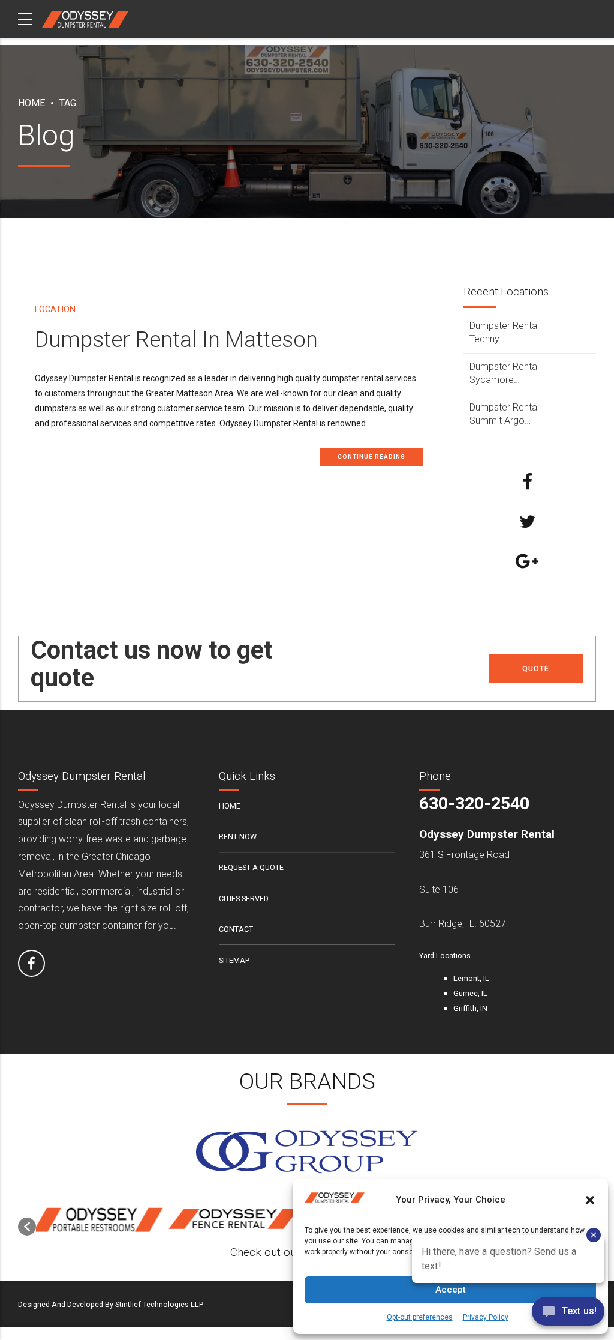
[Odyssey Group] (307, 1152)
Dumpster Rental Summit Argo (504, 414)
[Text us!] (568, 1315)
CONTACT (236, 929)
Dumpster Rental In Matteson (176, 339)
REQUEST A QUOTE (251, 867)
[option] (103, 1220)
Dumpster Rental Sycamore (504, 373)
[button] (27, 1227)
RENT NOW (238, 836)
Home (31, 103)
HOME (229, 805)
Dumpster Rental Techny (504, 332)
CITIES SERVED (244, 898)
